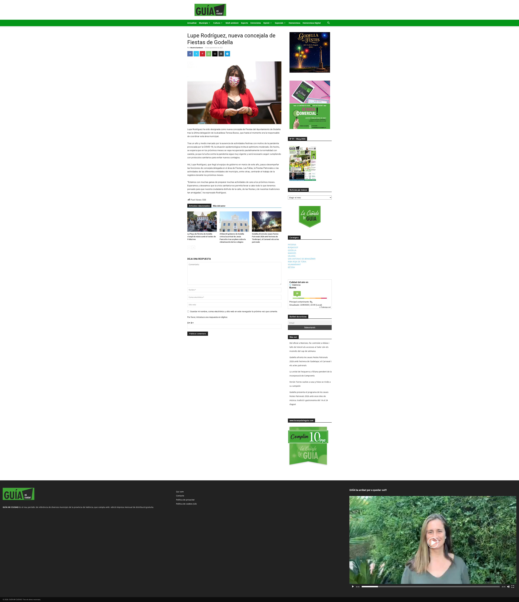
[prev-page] (189, 247)
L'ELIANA (291, 256)
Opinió (266, 23)
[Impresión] (221, 53)
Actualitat (192, 23)
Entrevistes (255, 23)
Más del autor (219, 206)
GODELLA (292, 250)
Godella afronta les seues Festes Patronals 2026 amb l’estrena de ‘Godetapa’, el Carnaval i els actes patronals (311, 361)
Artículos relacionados (199, 206)
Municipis (203, 23)
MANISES (292, 253)
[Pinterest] (202, 53)
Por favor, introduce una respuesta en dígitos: (207, 317)
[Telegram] (227, 53)
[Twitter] (196, 53)
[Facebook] (190, 53)
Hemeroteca (294, 23)
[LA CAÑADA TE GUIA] (310, 217)
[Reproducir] (353, 586)
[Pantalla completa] (512, 586)
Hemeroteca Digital (312, 23)
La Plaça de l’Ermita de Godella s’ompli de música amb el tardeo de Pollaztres (201, 236)
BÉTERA (291, 267)
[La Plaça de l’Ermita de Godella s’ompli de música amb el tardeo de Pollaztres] (202, 221)
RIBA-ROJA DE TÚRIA (297, 261)
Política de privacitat (185, 499)
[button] (328, 23)
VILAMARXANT (294, 264)
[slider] (431, 586)
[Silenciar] (508, 586)
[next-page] (193, 247)
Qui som (180, 491)
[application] (432, 542)
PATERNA (292, 244)
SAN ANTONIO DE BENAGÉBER (301, 258)
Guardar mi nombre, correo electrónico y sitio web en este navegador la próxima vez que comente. (234, 311)
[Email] (215, 53)
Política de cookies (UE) (186, 503)
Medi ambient (232, 23)
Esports (244, 23)
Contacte (180, 495)
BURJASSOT (293, 247)
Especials (279, 23)
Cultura (216, 23)
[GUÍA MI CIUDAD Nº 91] (302, 181)
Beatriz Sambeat (196, 48)
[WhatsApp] (208, 53)
